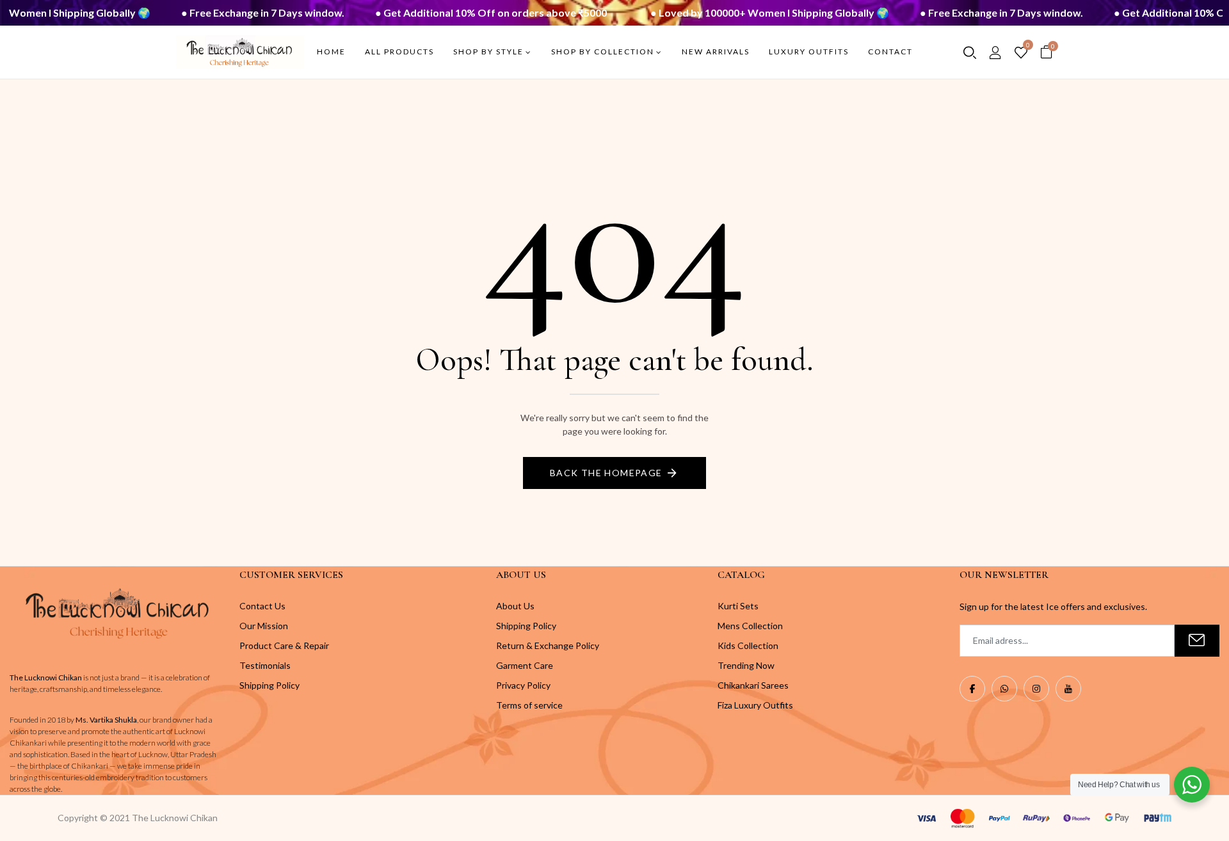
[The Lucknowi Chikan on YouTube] (1068, 688)
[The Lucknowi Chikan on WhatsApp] (1004, 688)
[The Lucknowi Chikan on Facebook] (972, 688)
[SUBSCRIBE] (1197, 641)
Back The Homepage (606, 472)
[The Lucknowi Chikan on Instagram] (1036, 688)
